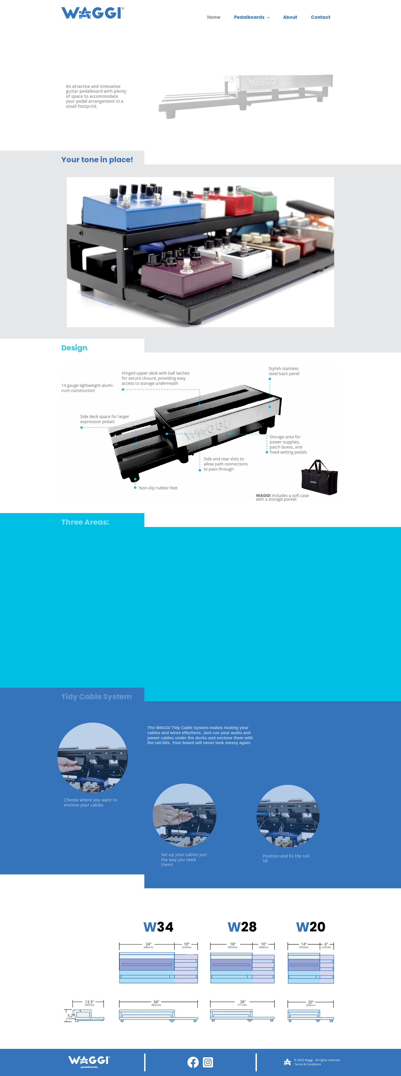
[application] (267, 17)
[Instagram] (208, 1062)
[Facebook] (193, 1062)
